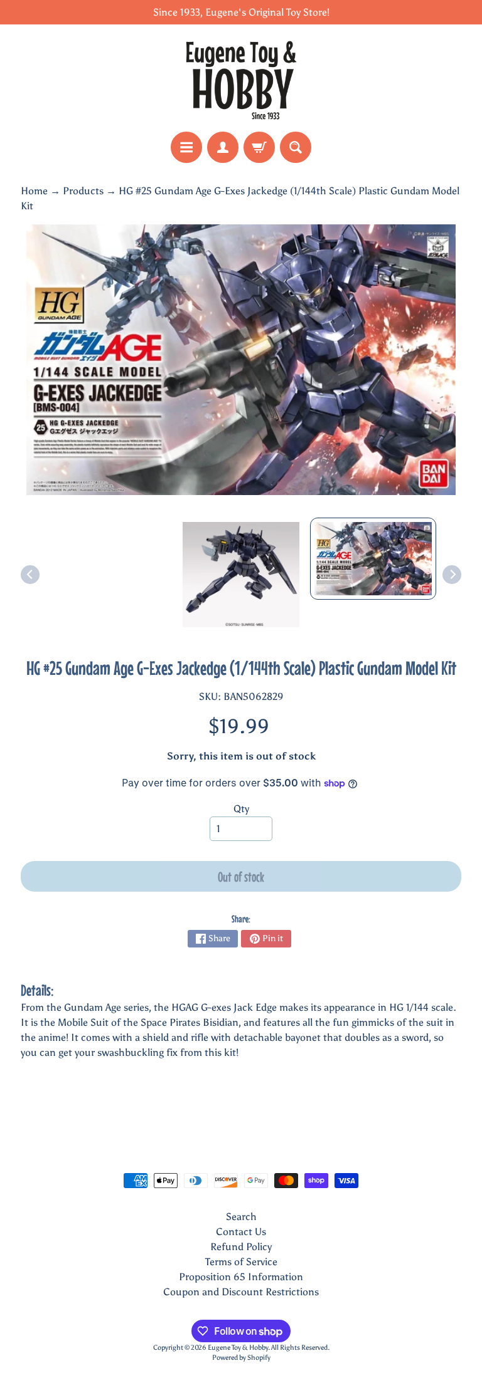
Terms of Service (241, 1262)
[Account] (222, 147)
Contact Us (241, 1232)
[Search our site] (295, 147)
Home (34, 191)
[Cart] (259, 147)
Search (241, 1217)
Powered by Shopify (241, 1357)
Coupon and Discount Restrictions (241, 1292)
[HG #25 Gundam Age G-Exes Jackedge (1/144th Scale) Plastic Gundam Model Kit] (373, 559)
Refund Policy (241, 1247)
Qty (241, 809)
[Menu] (186, 147)
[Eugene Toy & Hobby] (241, 78)
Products (83, 191)
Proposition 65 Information (241, 1277)
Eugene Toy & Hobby (238, 1347)
